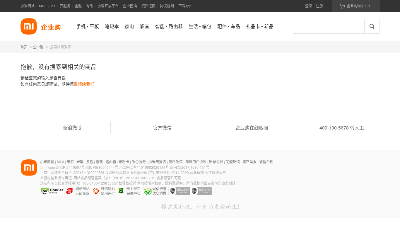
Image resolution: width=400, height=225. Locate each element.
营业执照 (197, 172)
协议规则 (167, 5)
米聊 (79, 161)
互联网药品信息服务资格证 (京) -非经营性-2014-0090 (147, 172)
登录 (308, 5)
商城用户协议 (195, 161)
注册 (319, 5)
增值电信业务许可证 (56, 177)
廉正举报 (249, 161)
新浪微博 (72, 127)
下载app (185, 5)
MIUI (42, 5)
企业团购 (130, 5)
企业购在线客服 (251, 127)
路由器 (110, 161)
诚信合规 (266, 161)
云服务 (65, 5)
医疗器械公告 (215, 172)
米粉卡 (124, 161)
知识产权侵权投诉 (122, 182)
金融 (78, 5)
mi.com (49, 167)
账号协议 (216, 161)
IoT (53, 5)
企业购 (38, 47)
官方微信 (162, 127)
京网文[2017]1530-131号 (189, 167)
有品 (89, 5)
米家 (70, 161)
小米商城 (27, 5)
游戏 (99, 161)
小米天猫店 (157, 161)
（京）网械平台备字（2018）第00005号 (72, 172)
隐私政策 (176, 161)
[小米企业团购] (28, 26)
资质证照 (148, 5)
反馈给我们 (84, 84)
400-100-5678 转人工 (341, 127)
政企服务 (139, 161)
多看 (89, 161)
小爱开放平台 (108, 5)
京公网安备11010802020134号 (144, 167)
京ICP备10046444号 (102, 167)
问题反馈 (233, 161)
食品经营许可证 (169, 177)
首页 (24, 46)
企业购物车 (356, 6)
